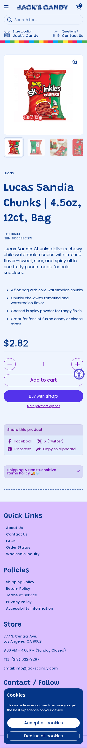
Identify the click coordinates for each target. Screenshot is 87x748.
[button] (10, 364)
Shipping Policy (20, 581)
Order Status (18, 547)
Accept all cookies (43, 723)
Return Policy (18, 588)
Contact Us (17, 534)
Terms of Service (21, 595)
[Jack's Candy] (42, 7)
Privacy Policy (19, 601)
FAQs (10, 540)
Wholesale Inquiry (23, 553)
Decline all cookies (43, 736)
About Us (14, 527)
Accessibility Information (29, 608)
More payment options (43, 406)
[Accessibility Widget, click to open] (79, 374)
